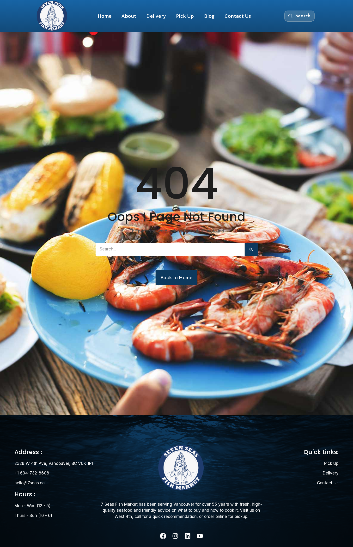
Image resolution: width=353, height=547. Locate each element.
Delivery (156, 16)
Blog (209, 16)
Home (105, 16)
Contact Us (238, 16)
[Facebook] (163, 536)
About (129, 16)
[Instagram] (175, 536)
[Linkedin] (187, 536)
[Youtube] (200, 536)
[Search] (251, 249)
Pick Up (185, 16)
